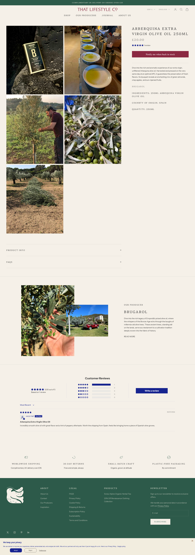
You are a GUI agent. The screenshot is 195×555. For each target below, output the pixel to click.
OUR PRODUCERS (86, 15)
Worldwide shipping (26, 463)
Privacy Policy (74, 498)
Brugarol (138, 86)
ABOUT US (125, 15)
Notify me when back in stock (160, 54)
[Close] (192, 540)
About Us (44, 494)
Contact (43, 498)
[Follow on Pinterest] (21, 532)
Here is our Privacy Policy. (109, 546)
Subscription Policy (77, 511)
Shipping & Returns (77, 507)
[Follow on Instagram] (14, 532)
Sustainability (74, 516)
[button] (138, 45)
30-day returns (73, 463)
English (163, 9)
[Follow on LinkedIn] (28, 532)
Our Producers (46, 503)
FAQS (71, 494)
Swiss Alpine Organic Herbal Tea (117, 494)
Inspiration (44, 507)
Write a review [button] (152, 390)
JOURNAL (107, 15)
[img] (25, 412)
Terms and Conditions (78, 520)
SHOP (67, 15)
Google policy (121, 546)
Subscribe (160, 522)
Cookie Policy (74, 503)
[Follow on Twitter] (7, 532)
